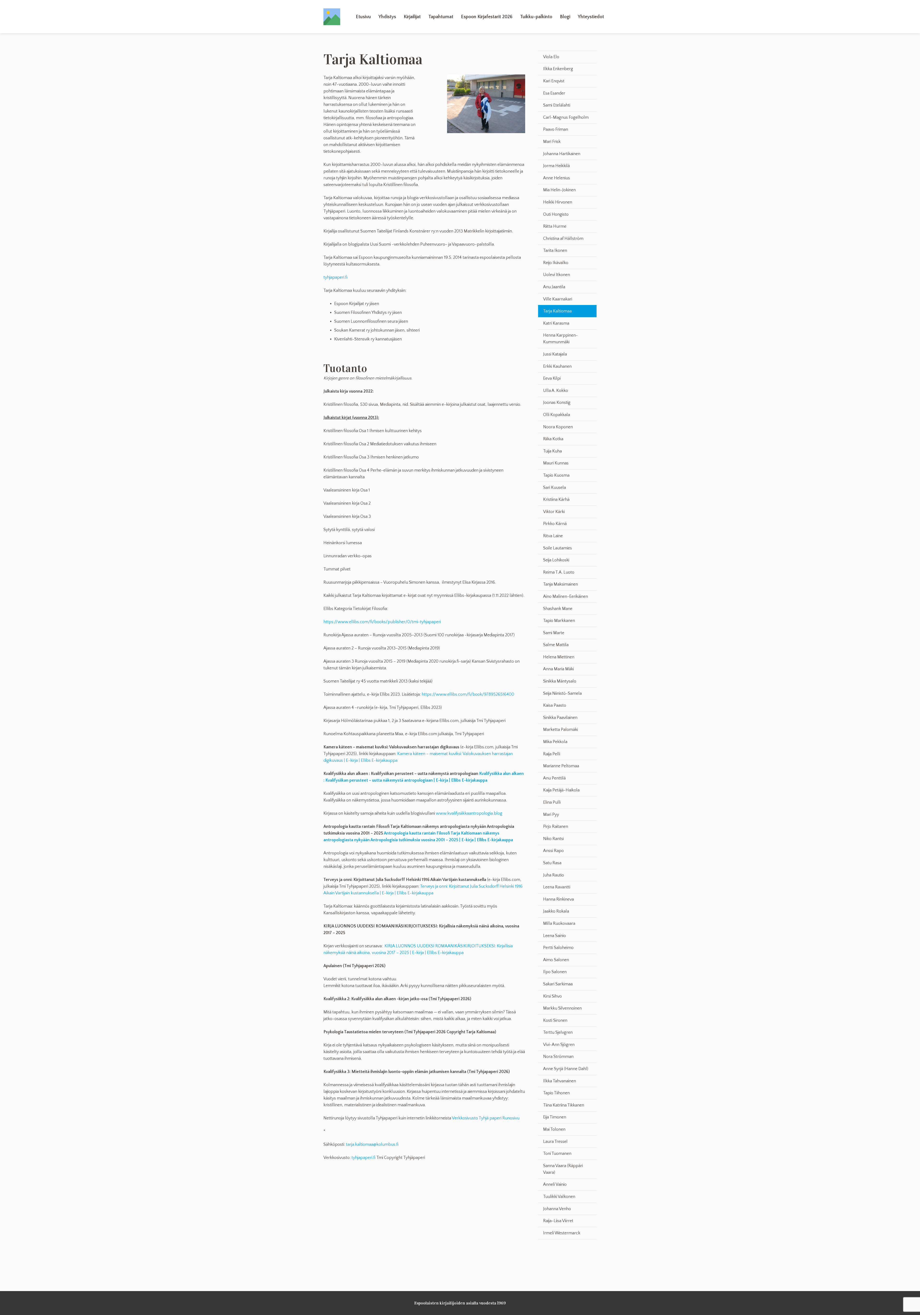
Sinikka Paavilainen (560, 717)
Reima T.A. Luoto (558, 572)
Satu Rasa (552, 863)
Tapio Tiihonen (556, 1093)
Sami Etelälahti (556, 105)
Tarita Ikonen (555, 250)
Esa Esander (554, 93)
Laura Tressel (555, 1141)
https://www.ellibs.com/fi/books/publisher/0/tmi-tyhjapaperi (382, 622)
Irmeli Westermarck (561, 1233)
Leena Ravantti (556, 887)
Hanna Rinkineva (558, 899)
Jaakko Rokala (556, 911)
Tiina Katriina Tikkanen (563, 1105)
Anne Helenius (556, 178)
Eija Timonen (554, 1117)
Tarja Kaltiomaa (557, 311)
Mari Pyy (551, 814)
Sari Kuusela (554, 487)
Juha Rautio (553, 875)
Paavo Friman (555, 129)
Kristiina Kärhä (556, 499)
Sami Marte (553, 633)
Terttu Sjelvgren (558, 1032)
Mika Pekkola (555, 741)
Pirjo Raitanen (555, 826)
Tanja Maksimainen (560, 584)
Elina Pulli (552, 802)
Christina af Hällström (563, 238)
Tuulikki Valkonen (559, 1196)
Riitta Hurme (554, 226)
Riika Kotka (553, 439)
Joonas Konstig (556, 402)
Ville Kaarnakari (557, 299)
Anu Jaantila (554, 287)
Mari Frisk (552, 141)
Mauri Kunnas (556, 463)
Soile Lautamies (557, 548)
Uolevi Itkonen (556, 274)
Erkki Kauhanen (557, 366)
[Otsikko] (331, 16)
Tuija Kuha (552, 451)
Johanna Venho (557, 1209)
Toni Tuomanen (557, 1153)
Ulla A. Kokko (555, 390)
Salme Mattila (556, 645)
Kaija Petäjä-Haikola (561, 790)
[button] (399, 17)
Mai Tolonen (554, 1129)
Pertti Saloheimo (558, 947)
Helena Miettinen (558, 657)
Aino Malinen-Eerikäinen (565, 596)
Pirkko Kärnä (555, 523)
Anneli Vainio (555, 1184)
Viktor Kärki (554, 511)
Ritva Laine (553, 536)
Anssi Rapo (553, 850)
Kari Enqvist (553, 81)
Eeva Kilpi (552, 378)
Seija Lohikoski (556, 560)
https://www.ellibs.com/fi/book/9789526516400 (468, 694)
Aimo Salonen (556, 960)
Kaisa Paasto (554, 705)
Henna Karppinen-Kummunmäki (560, 338)
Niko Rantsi (553, 838)
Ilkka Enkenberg (558, 69)
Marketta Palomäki (560, 729)
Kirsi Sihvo (552, 996)
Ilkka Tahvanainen (559, 1081)
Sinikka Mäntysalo (559, 681)
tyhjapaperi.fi (335, 277)
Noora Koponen (558, 427)
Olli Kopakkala (556, 414)
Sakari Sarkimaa (558, 984)
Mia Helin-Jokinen (559, 190)
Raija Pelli (551, 754)
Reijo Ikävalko (555, 262)
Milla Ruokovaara (559, 923)
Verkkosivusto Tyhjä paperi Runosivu (485, 1118)
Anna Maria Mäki (558, 669)
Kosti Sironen (555, 1020)
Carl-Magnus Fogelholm (566, 117)
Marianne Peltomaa (561, 766)
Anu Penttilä (554, 778)
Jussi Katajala (555, 354)
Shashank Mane (557, 608)
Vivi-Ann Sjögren (559, 1044)
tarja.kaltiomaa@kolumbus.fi (372, 1144)
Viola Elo (551, 57)
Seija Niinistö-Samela (562, 693)
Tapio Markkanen (559, 620)
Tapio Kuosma (556, 475)
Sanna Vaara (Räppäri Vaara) (563, 1169)
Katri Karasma (556, 323)
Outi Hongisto (556, 214)
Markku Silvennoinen (562, 1008)
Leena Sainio (554, 935)
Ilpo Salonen (555, 972)
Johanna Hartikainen (561, 154)
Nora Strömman (558, 1056)
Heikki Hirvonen (557, 202)
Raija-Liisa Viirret (558, 1221)
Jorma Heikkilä (556, 166)
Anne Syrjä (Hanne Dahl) (565, 1069)
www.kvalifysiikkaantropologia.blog (469, 813)
